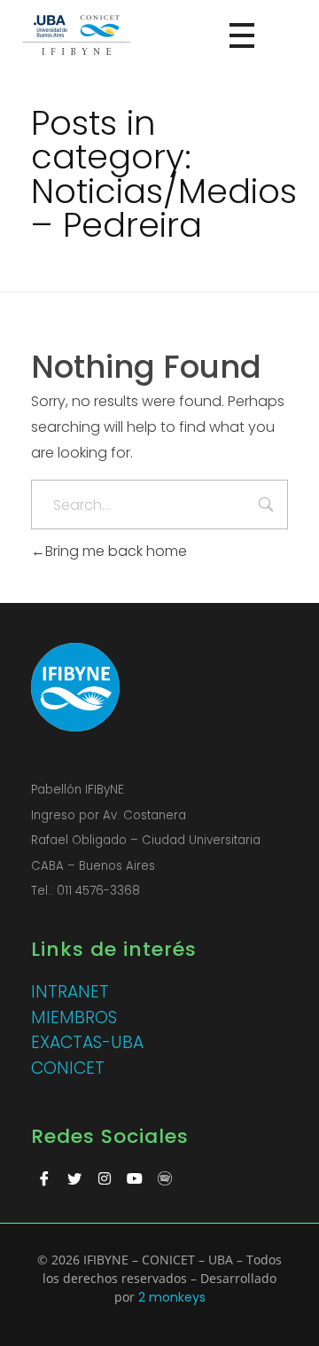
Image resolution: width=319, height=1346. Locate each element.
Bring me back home (116, 551)
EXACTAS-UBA (87, 1042)
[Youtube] (134, 1178)
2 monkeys (172, 1297)
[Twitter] (74, 1178)
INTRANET (70, 992)
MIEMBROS (74, 1017)
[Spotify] (165, 1178)
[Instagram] (104, 1178)
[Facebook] (44, 1178)
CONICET (68, 1068)
